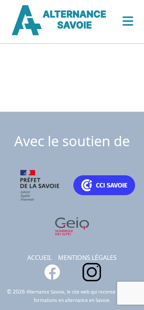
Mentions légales (87, 257)
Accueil (39, 257)
